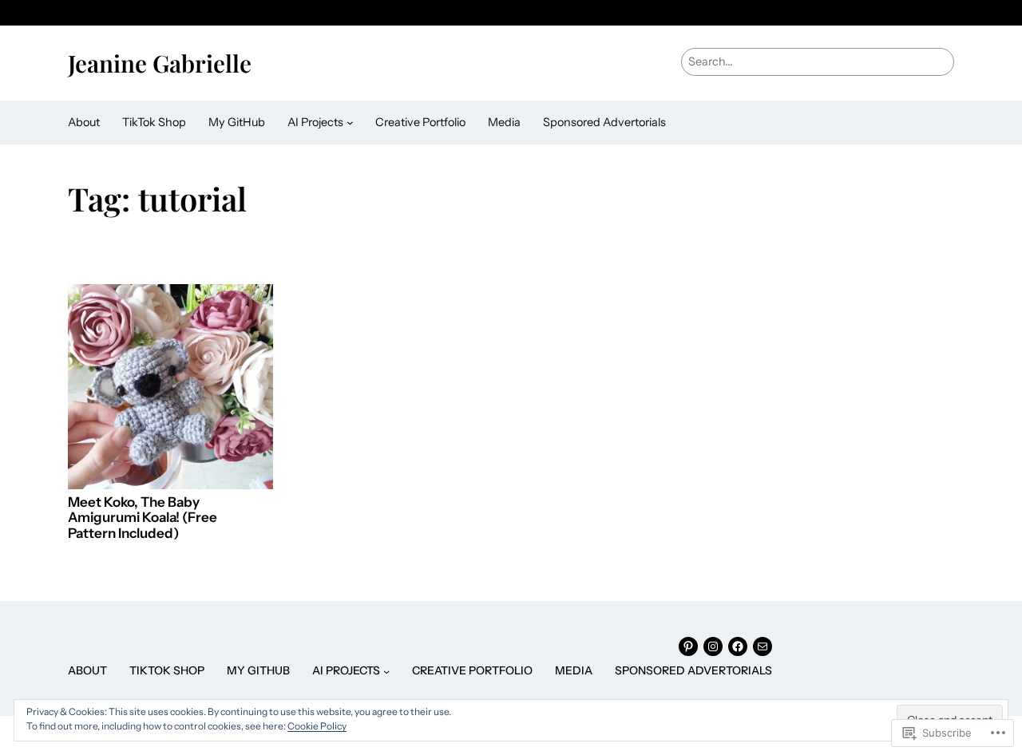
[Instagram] (713, 646)
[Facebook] (737, 646)
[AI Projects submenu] (350, 122)
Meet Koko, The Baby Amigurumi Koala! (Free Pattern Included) (142, 518)
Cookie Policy (317, 726)
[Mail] (762, 646)
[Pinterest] (688, 646)
